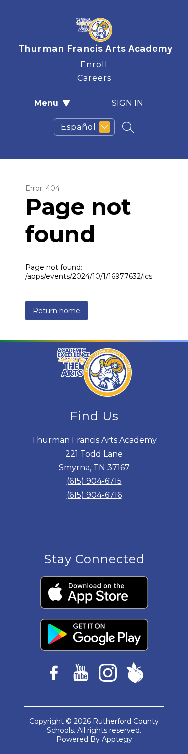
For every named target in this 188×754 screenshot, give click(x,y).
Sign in (127, 103)
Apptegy (117, 739)
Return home (56, 310)
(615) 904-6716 (94, 495)
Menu (46, 103)
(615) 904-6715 (94, 481)
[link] (94, 62)
